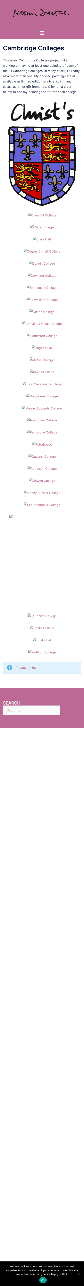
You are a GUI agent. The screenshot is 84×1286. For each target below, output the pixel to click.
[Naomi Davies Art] (42, 15)
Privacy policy (26, 668)
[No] (79, 1274)
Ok (43, 1280)
